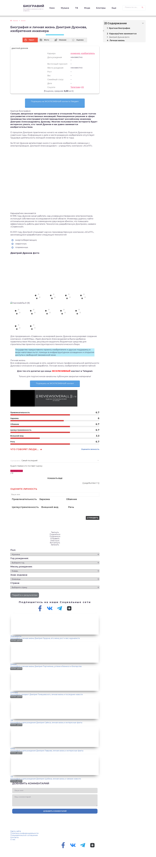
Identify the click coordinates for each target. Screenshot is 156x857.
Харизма (44, 499)
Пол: (13, 550)
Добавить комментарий (55, 811)
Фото (46, 40)
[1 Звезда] (37, 91)
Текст (31, 40)
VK (82, 87)
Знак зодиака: (19, 575)
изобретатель (88, 53)
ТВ (76, 8)
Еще (114, 8)
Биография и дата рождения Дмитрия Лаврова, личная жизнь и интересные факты (46, 751)
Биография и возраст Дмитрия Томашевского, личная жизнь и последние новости (46, 694)
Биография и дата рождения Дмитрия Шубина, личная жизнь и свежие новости (45, 779)
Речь (71, 507)
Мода (87, 8)
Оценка (79, 40)
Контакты (14, 837)
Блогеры (101, 8)
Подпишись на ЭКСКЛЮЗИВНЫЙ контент (55, 383)
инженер (75, 53)
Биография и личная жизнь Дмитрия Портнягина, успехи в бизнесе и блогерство (46, 666)
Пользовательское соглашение (24, 835)
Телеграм (75, 87)
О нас (12, 839)
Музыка (65, 8)
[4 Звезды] (41, 91)
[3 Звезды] (39, 91)
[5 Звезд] (42, 91)
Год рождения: (19, 558)
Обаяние (71, 499)
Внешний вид (49, 507)
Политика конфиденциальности (24, 833)
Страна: (15, 583)
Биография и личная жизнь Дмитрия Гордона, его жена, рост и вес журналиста (45, 638)
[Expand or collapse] (142, 23)
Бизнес (13, 664)
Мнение (62, 40)
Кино (52, 8)
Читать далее (16, 640)
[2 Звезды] (38, 91)
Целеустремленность (25, 507)
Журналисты (15, 636)
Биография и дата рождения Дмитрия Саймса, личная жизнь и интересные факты (46, 722)
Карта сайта (15, 831)
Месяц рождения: (21, 566)
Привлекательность (24, 499)
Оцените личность (90, 449)
